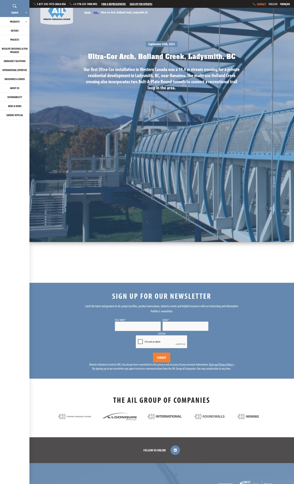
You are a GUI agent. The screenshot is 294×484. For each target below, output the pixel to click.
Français (285, 4)
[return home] (56, 12)
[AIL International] (164, 418)
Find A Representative (113, 4)
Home (87, 12)
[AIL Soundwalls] (209, 418)
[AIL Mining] (254, 418)
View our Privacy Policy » (221, 364)
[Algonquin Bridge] (119, 419)
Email (165, 320)
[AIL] (74, 418)
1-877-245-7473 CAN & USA (51, 4)
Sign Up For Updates (141, 4)
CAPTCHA (161, 333)
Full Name (120, 320)
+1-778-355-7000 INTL (85, 4)
